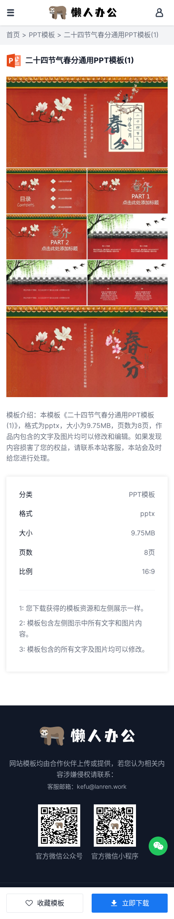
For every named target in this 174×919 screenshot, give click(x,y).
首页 (13, 34)
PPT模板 (42, 34)
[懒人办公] (83, 12)
